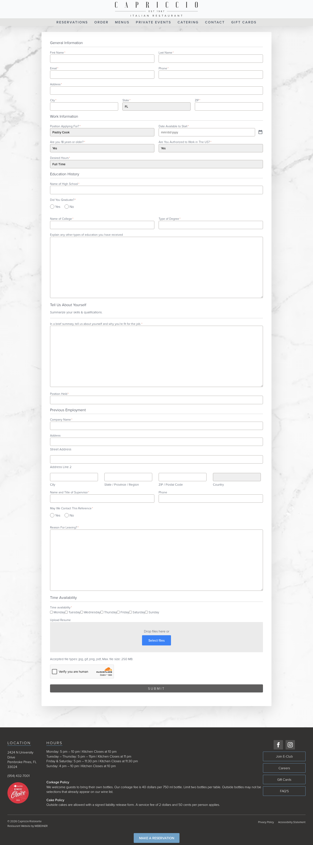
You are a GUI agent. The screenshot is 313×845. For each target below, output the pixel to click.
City (52, 484)
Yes (57, 206)
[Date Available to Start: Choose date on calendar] (260, 132)
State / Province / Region (121, 484)
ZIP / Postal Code (171, 484)
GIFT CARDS (244, 22)
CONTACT (215, 22)
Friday (125, 612)
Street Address (60, 449)
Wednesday (92, 612)
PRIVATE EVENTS (153, 22)
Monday (59, 612)
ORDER (101, 22)
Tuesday (74, 612)
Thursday (110, 612)
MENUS (122, 22)
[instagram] (290, 744)
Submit (156, 688)
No (72, 206)
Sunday (154, 612)
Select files (156, 640)
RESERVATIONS (72, 22)
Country (218, 484)
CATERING (188, 22)
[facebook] (278, 744)
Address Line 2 (61, 467)
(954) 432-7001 (18, 775)
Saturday (139, 612)
